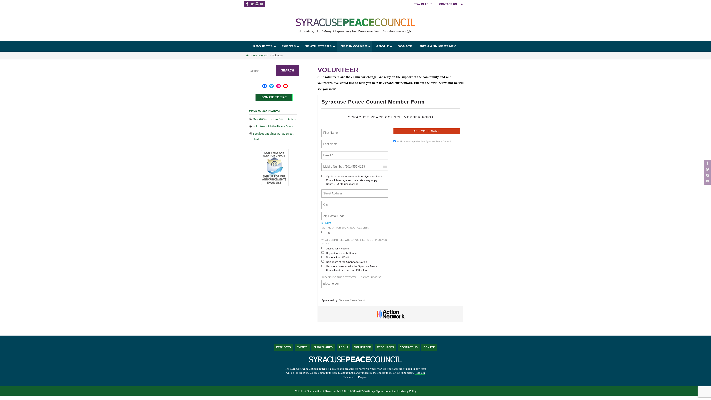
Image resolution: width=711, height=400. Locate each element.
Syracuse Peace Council (352, 300)
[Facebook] (247, 4)
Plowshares (323, 347)
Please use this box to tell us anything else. (351, 277)
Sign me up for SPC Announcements (345, 227)
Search (287, 70)
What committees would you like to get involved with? (354, 242)
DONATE (429, 347)
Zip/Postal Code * (334, 214)
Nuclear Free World (337, 257)
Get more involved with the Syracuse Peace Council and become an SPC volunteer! (351, 268)
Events (302, 347)
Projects (283, 347)
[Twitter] (252, 4)
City (326, 202)
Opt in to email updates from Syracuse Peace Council (424, 141)
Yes (328, 232)
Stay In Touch (424, 4)
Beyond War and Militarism (341, 252)
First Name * (331, 130)
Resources (385, 347)
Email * (328, 153)
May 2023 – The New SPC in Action (274, 119)
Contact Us (448, 4)
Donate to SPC (274, 97)
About (343, 347)
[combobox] (384, 166)
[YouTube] (262, 4)
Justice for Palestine (338, 248)
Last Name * (330, 142)
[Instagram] (257, 4)
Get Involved (260, 55)
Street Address (333, 191)
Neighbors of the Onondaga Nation (346, 261)
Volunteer (362, 347)
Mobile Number (333, 164)
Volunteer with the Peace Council (274, 126)
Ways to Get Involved (264, 111)
